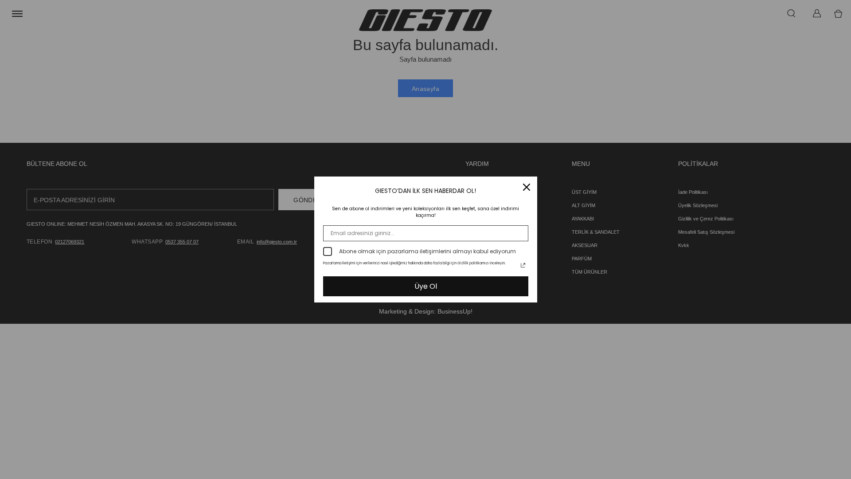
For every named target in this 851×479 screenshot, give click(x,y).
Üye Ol (425, 286)
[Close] (526, 187)
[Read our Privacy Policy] (523, 265)
